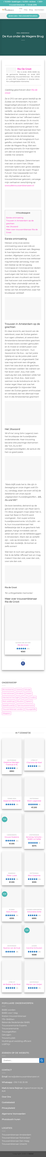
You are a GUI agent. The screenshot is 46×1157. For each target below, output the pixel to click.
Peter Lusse (12, 875)
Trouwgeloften (9, 1032)
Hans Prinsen (11, 912)
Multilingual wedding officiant (16, 1041)
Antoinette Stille (34, 912)
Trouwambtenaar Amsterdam (16, 1135)
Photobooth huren (11, 1119)
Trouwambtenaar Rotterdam (16, 1138)
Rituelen (20, 701)
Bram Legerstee (34, 801)
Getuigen (6, 1035)
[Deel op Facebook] (23, 663)
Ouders (33, 697)
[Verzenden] (41, 1060)
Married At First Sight (11, 697)
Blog (31, 10)
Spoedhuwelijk (9, 705)
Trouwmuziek (8, 1038)
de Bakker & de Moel (11, 984)
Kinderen (20, 693)
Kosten (29, 693)
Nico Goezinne (34, 875)
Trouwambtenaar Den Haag (15, 1141)
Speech (29, 701)
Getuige (27, 689)
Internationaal (8, 693)
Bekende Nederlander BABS (16, 1022)
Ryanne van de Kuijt (11, 948)
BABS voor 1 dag (10, 1013)
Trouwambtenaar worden (13, 709)
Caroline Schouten (34, 948)
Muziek (25, 697)
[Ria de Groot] (11, 70)
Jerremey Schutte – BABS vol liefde (34, 838)
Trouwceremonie (10, 1028)
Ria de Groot (24, 69)
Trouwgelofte (30, 709)
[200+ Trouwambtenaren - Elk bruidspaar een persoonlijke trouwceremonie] (8, 9)
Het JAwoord (12, 226)
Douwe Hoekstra (12, 837)
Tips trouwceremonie (25, 705)
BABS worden (8, 1010)
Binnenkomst (8, 689)
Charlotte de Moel (34, 762)
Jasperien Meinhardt (11, 801)
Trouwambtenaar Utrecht (14, 1144)
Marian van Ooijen (34, 984)
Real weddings (23, 33)
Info (20, 9)
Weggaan (6, 713)
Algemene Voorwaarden (14, 1114)
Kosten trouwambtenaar (14, 1016)
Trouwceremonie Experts (14, 1025)
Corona (19, 689)
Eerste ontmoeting (14, 217)
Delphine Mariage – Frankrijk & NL (12, 763)
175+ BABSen (8, 1019)
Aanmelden (39, 10)
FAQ (25, 10)
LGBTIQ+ (6, 1044)
